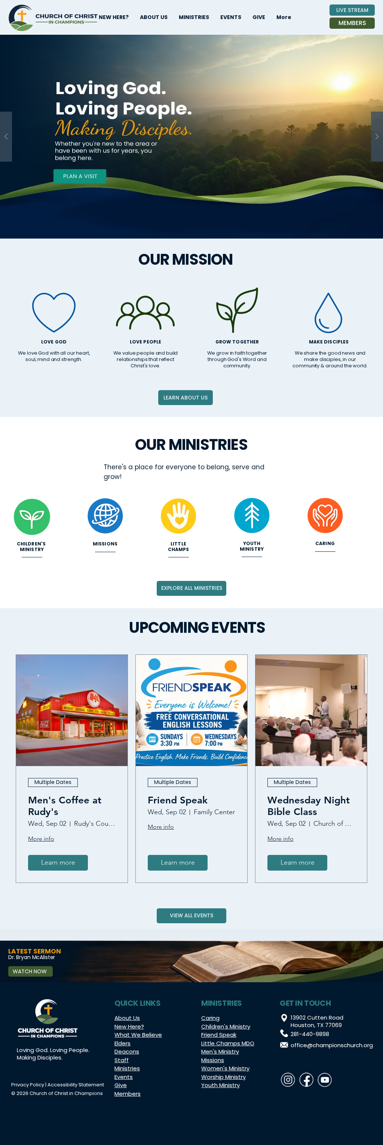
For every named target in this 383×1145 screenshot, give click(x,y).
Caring (210, 1018)
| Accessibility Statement (74, 1084)
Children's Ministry (225, 1026)
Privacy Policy (27, 1084)
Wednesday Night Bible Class (308, 806)
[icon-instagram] (288, 1080)
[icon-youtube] (324, 1080)
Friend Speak (178, 800)
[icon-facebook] (306, 1080)
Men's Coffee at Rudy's (64, 806)
